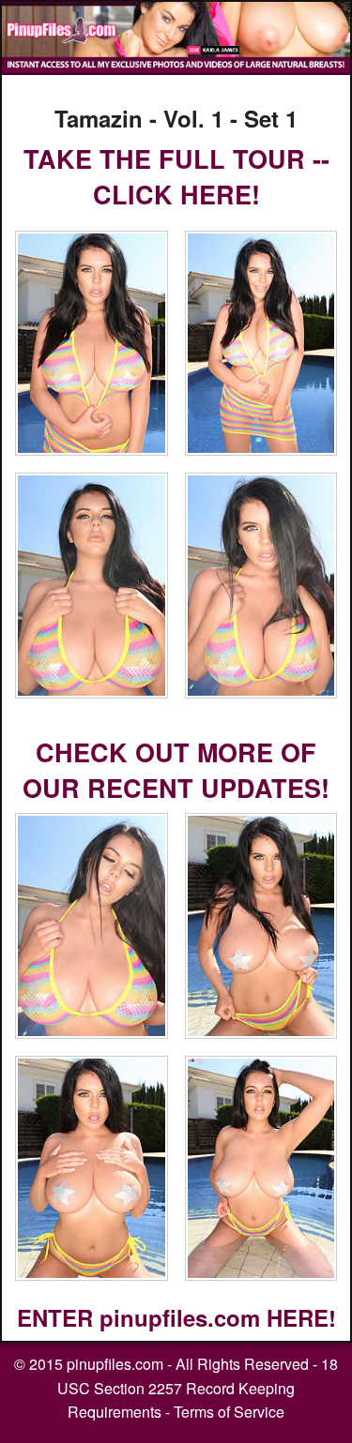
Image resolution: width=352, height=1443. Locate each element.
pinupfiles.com (115, 1364)
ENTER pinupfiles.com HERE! (176, 1317)
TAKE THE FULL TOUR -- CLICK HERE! (176, 176)
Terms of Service (229, 1411)
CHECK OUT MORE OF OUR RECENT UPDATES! (176, 769)
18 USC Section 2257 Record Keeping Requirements (197, 1387)
